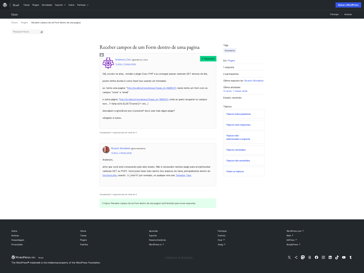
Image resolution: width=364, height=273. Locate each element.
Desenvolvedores (157, 240)
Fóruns (14, 14)
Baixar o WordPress (348, 5)
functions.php (110, 175)
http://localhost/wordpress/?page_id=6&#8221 (151, 88)
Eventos (222, 235)
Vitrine (83, 231)
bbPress (292, 240)
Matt (290, 235)
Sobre (14, 231)
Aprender (153, 231)
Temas (83, 235)
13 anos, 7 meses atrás (125, 64)
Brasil (41, 258)
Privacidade (17, 244)
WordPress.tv (156, 244)
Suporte (153, 235)
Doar (221, 240)
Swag (222, 244)
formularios (230, 50)
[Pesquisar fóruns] (41, 31)
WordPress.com (295, 231)
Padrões (84, 244)
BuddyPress (293, 244)
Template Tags (183, 175)
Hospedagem (17, 240)
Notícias (15, 235)
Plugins (24, 22)
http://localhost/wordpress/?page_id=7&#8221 (144, 99)
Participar (222, 231)
